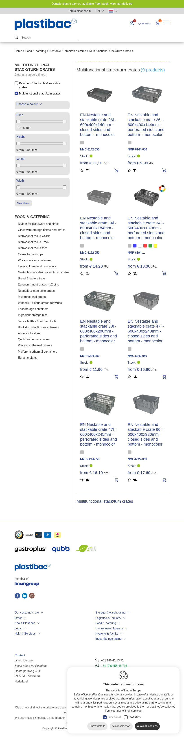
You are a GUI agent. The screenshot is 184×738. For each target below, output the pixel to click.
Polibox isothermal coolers (35, 345)
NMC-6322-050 (137, 459)
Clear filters (23, 203)
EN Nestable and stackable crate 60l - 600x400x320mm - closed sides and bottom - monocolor (146, 434)
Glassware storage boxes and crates (42, 230)
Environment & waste (109, 628)
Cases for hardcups (30, 254)
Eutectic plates (27, 357)
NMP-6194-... (136, 252)
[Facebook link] (18, 596)
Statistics (135, 717)
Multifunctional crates (32, 296)
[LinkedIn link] (25, 596)
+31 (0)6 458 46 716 (114, 665)
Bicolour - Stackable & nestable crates (39, 85)
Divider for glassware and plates (38, 223)
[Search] (16, 37)
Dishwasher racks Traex (33, 242)
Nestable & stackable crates (67, 51)
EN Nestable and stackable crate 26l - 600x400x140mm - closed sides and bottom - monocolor (98, 125)
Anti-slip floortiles (29, 333)
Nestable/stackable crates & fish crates (43, 272)
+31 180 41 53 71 (112, 660)
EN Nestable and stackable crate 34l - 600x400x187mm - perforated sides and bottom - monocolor (146, 228)
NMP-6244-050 (89, 459)
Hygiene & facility (106, 633)
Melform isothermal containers (37, 351)
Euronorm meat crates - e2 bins (38, 284)
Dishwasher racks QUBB (34, 236)
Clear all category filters (30, 74)
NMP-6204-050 (89, 356)
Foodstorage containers (33, 309)
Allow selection (121, 726)
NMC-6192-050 (89, 252)
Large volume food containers (37, 266)
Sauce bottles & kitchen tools (37, 321)
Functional (114, 717)
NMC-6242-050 (137, 356)
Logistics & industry (108, 618)
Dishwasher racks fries (33, 248)
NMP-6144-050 (137, 149)
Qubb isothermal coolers (34, 339)
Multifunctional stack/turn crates (40, 93)
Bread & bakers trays (32, 278)
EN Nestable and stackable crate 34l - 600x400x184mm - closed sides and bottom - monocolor (98, 228)
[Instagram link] (32, 596)
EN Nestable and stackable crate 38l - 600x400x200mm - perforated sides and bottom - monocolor (98, 331)
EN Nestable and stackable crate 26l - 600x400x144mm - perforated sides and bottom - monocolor (146, 125)
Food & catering (35, 51)
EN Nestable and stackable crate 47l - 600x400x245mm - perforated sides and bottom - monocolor (98, 434)
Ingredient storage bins (33, 315)
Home (18, 51)
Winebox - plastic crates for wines (40, 303)
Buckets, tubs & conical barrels (38, 327)
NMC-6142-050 (89, 149)
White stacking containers (35, 260)
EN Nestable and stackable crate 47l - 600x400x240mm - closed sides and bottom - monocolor (146, 331)
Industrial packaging (108, 638)
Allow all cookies (147, 726)
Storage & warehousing (110, 612)
